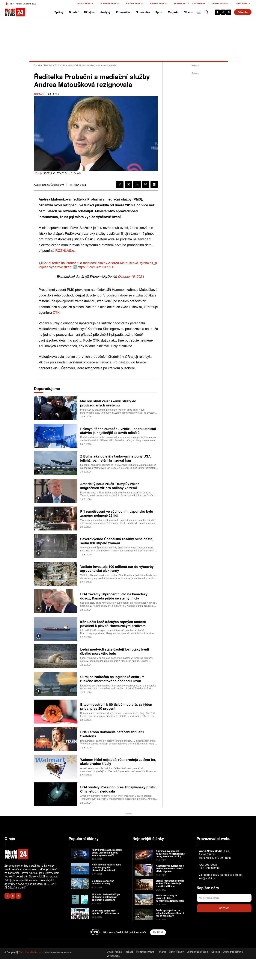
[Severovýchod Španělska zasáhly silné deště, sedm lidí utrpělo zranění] (55, 546)
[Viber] (145, 184)
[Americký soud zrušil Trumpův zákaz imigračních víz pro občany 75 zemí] (55, 491)
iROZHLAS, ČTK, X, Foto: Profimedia (63, 173)
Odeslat (224, 907)
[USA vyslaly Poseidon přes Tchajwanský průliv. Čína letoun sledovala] (55, 794)
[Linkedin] (137, 184)
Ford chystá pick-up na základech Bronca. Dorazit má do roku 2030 (170, 912)
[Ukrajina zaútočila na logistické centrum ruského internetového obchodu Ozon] (55, 684)
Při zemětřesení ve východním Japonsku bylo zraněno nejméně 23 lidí (116, 513)
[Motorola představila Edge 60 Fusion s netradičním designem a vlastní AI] (80, 898)
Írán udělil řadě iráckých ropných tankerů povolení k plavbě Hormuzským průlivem (113, 623)
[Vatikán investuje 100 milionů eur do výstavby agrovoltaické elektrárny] (55, 573)
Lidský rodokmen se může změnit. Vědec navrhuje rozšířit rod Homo (170, 883)
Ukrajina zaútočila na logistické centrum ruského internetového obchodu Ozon (112, 678)
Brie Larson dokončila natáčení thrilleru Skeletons (112, 733)
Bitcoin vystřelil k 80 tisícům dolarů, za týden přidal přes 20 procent (116, 706)
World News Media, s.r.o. (30, 952)
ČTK (56, 312)
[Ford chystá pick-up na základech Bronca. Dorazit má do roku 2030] (144, 914)
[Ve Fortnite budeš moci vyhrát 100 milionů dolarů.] (80, 913)
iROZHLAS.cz (65, 250)
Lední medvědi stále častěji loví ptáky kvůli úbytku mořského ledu (114, 651)
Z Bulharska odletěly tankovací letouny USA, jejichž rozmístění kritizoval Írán (116, 458)
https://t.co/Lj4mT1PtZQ (95, 266)
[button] (206, 11)
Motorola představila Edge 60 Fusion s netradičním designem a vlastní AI (106, 897)
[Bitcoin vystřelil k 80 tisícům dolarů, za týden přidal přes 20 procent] (55, 711)
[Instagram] (223, 12)
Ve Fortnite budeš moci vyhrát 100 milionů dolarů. (105, 912)
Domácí (38, 65)
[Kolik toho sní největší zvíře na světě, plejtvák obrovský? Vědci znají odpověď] (80, 868)
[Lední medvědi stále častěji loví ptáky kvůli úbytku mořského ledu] (55, 656)
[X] (228, 12)
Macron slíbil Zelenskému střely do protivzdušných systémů (108, 403)
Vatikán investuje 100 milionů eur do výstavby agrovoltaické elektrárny (117, 568)
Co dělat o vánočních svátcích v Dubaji (103, 882)
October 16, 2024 (131, 276)
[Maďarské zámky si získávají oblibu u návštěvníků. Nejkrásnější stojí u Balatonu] (144, 899)
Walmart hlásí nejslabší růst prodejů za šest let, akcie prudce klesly (118, 761)
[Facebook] (217, 12)
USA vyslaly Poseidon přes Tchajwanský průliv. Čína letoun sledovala (118, 789)
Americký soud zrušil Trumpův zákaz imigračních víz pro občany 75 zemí (109, 485)
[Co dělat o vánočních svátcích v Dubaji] (80, 883)
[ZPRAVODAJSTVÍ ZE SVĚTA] (10, 12)
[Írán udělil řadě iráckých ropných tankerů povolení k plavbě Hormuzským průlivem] (55, 629)
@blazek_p (148, 262)
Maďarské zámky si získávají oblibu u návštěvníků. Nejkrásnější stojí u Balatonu (170, 899)
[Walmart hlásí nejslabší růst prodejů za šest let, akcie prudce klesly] (55, 766)
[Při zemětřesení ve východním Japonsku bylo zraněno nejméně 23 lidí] (55, 518)
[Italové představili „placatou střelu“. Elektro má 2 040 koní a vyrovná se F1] (80, 853)
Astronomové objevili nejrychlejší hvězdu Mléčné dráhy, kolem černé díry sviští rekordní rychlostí (170, 855)
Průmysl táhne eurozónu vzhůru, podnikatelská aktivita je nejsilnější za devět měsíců (118, 430)
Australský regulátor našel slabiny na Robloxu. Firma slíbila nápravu (170, 868)
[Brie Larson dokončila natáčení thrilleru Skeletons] (55, 739)
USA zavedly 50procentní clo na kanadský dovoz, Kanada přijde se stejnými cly (113, 596)
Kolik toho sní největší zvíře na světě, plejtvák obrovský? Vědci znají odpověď (106, 868)
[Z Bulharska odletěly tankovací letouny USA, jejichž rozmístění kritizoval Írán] (55, 463)
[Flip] (154, 184)
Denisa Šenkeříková (53, 184)
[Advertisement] (195, 131)
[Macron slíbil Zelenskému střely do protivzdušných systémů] (55, 408)
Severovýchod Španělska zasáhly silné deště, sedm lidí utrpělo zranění (116, 540)
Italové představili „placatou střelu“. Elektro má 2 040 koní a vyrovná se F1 (107, 852)
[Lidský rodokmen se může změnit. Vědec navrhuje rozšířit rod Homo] (144, 884)
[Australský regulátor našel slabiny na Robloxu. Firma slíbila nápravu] (144, 869)
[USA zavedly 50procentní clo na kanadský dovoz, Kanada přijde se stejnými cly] (55, 601)
